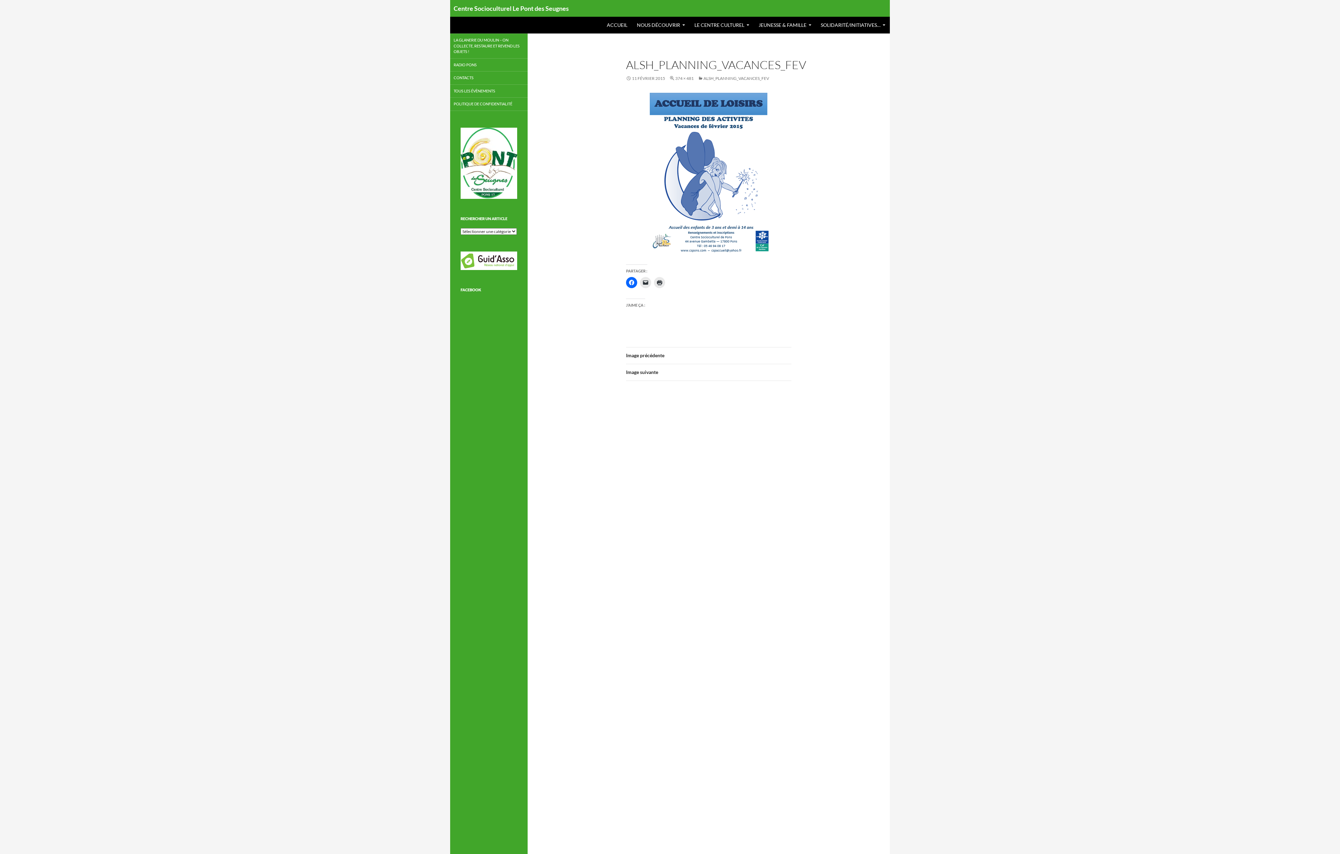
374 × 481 (684, 78)
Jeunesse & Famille (782, 25)
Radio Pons (465, 64)
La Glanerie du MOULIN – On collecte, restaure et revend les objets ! (487, 46)
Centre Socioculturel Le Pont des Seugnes (511, 8)
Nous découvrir (658, 25)
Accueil (617, 25)
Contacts (464, 77)
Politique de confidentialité (483, 104)
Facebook (471, 289)
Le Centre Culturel (719, 25)
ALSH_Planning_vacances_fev (736, 78)
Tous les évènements (474, 91)
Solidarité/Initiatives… (850, 25)
